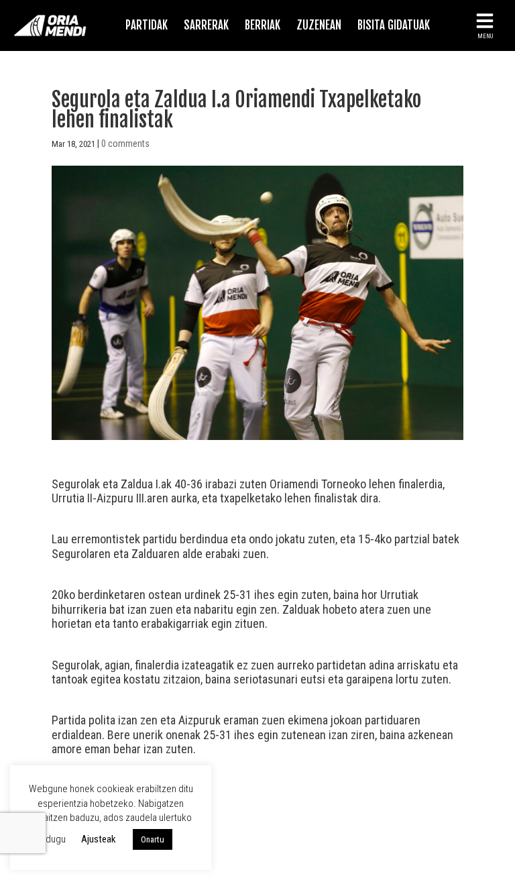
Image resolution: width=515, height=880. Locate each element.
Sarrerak (206, 25)
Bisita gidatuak (393, 25)
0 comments (125, 143)
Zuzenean (318, 25)
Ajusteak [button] (98, 839)
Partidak (146, 25)
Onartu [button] (152, 839)
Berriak (262, 25)
